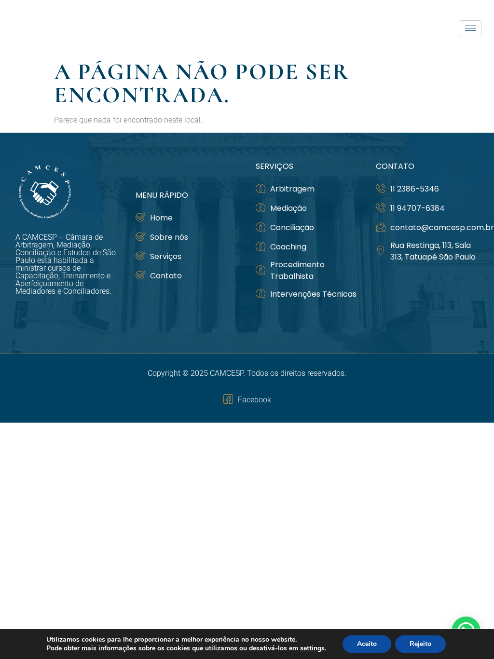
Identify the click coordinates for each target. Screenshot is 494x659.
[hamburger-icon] (470, 28)
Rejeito (420, 643)
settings (312, 648)
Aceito (367, 643)
